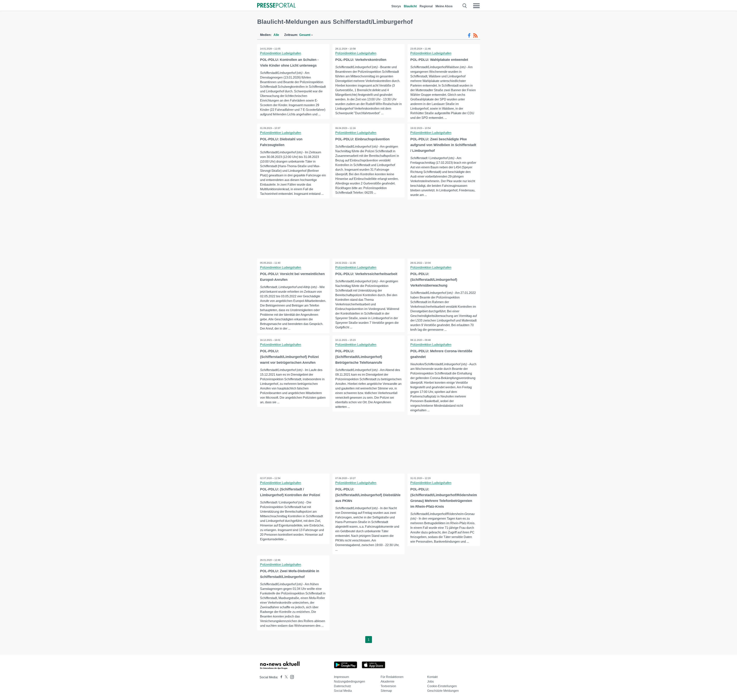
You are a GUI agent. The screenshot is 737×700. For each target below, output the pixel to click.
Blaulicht (410, 6)
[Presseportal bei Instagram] (291, 676)
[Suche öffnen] (464, 5)
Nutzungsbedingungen (349, 681)
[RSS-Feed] (475, 35)
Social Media (343, 690)
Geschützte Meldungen (443, 690)
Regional (426, 6)
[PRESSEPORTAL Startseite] (276, 5)
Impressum (341, 677)
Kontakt (432, 677)
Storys (396, 6)
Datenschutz (342, 686)
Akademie (387, 681)
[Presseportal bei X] (285, 677)
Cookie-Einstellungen (442, 686)
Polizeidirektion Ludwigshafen (280, 53)
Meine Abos (444, 6)
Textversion (388, 686)
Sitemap (386, 690)
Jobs (430, 681)
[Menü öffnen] (476, 5)
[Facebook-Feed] (469, 35)
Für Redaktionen (392, 677)
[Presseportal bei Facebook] (280, 677)
